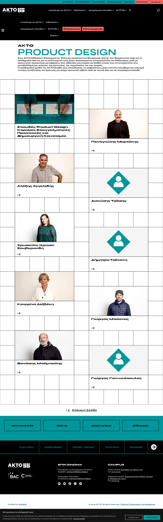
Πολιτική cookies (79, 519)
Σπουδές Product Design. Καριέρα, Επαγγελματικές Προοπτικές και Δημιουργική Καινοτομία (43, 131)
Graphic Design (26, 447)
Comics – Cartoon (83, 447)
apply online (101, 425)
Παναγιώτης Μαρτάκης (115, 141)
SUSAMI (23, 504)
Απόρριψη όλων (133, 517)
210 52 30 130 (115, 472)
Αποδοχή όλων (152, 517)
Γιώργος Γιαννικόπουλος (116, 378)
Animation (136, 447)
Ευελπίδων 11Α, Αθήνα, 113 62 (132, 470)
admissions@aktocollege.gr (77, 472)
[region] (81, 515)
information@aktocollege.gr (80, 479)
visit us (61, 425)
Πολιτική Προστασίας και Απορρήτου (138, 504)
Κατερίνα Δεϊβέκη (36, 304)
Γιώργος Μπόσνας (110, 319)
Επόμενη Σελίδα (84, 410)
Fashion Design (112, 447)
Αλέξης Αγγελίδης (35, 186)
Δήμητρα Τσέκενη (109, 259)
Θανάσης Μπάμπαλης (40, 363)
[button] (3, 30)
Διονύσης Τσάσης (109, 200)
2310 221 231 (115, 481)
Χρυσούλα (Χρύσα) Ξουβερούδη (35, 247)
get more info (22, 425)
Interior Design (53, 447)
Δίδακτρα (140, 425)
